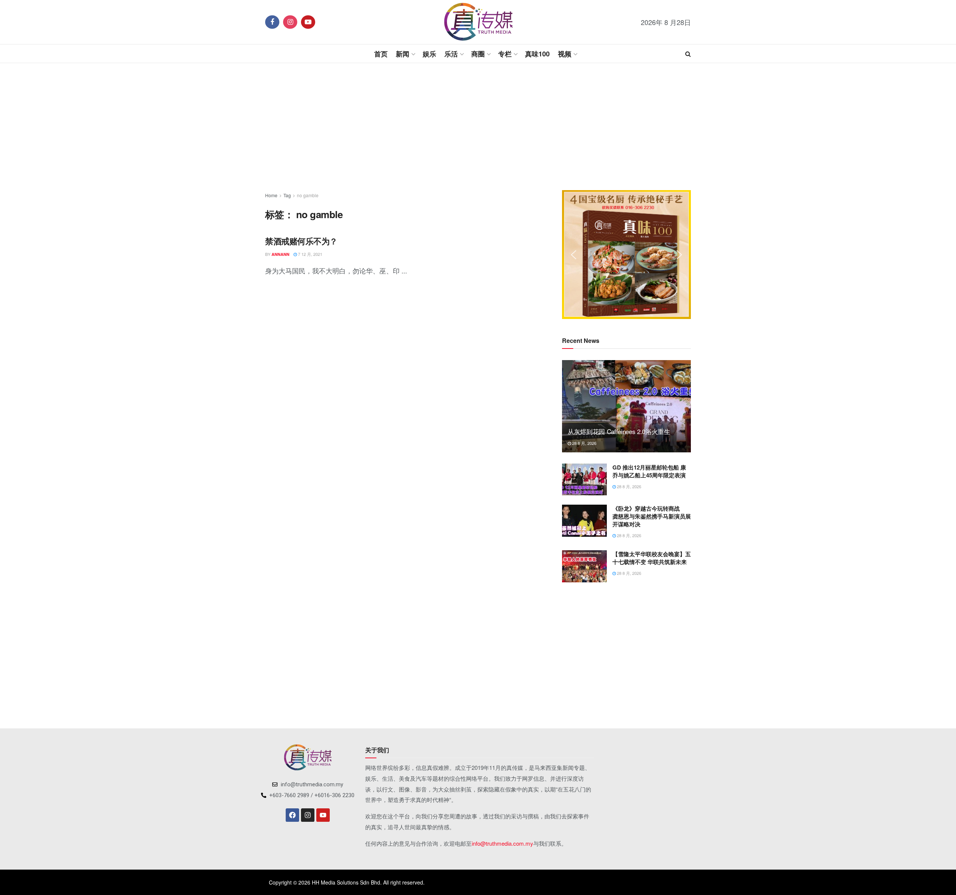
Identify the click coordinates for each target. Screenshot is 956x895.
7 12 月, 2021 (309, 254)
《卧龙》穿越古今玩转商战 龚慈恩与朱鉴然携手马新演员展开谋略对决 (651, 516)
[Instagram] (307, 815)
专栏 (505, 54)
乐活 (451, 54)
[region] (626, 254)
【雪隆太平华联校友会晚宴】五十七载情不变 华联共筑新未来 (651, 558)
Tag (287, 195)
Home (271, 195)
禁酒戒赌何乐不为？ (301, 241)
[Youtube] (323, 815)
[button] (574, 255)
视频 (564, 54)
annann (280, 254)
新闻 (402, 54)
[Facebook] (292, 815)
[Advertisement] (478, 126)
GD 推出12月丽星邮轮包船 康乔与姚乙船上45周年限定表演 (649, 471)
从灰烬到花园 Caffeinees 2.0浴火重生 (619, 431)
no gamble (308, 195)
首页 (381, 54)
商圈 (478, 54)
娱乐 (429, 54)
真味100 (537, 54)
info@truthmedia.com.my (502, 843)
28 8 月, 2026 (583, 443)
